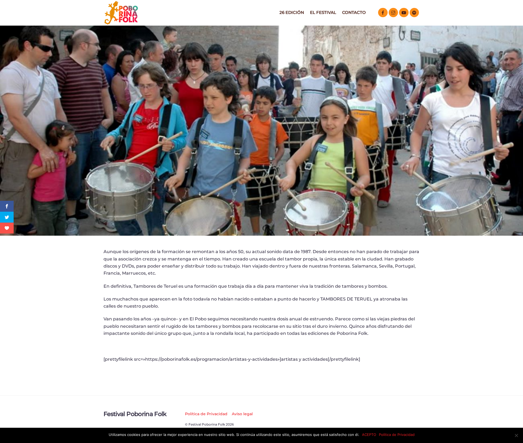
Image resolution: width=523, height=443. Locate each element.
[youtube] (404, 12)
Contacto (354, 12)
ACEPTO (369, 434)
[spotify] (414, 12)
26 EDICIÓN (291, 12)
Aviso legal (242, 413)
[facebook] (383, 12)
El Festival (323, 12)
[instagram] (393, 12)
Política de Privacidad (206, 413)
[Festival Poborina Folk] (121, 23)
